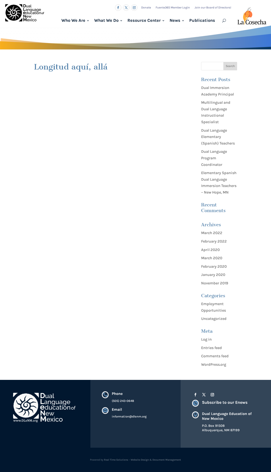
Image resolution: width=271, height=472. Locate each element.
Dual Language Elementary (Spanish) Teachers (218, 137)
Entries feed (211, 347)
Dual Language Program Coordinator (214, 158)
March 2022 (211, 233)
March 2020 (211, 258)
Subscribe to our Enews (224, 402)
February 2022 (214, 241)
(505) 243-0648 (123, 401)
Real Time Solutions (116, 459)
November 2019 (214, 283)
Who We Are (73, 20)
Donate (146, 7)
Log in (206, 339)
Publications (202, 20)
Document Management (166, 459)
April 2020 (210, 249)
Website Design (140, 459)
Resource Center (144, 20)
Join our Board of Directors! (213, 7)
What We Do (106, 20)
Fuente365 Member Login (173, 7)
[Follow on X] (126, 7)
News (175, 20)
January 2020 (213, 274)
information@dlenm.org (129, 416)
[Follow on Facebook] (118, 7)
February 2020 (214, 266)
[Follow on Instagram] (134, 7)
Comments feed (215, 356)
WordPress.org (213, 364)
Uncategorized (214, 318)
